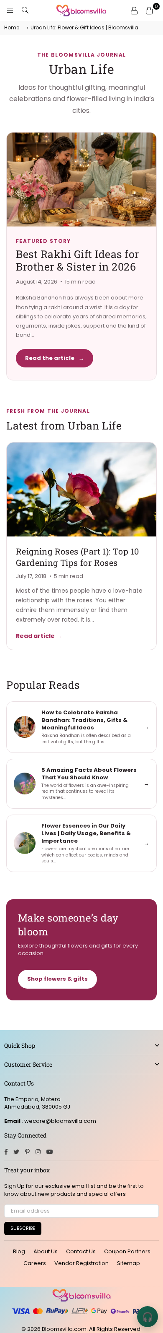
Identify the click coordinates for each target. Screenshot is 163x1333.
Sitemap (128, 1263)
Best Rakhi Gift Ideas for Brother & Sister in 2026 (77, 260)
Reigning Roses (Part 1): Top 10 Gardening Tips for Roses (77, 557)
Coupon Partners (127, 1251)
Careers (34, 1263)
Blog (19, 1251)
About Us (45, 1251)
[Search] (25, 10)
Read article (39, 636)
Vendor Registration (81, 1263)
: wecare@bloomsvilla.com (58, 1121)
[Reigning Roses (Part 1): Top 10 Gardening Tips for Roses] (81, 489)
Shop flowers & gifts (57, 979)
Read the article (54, 358)
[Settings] (134, 10)
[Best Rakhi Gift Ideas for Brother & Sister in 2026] (81, 180)
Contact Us (81, 1251)
